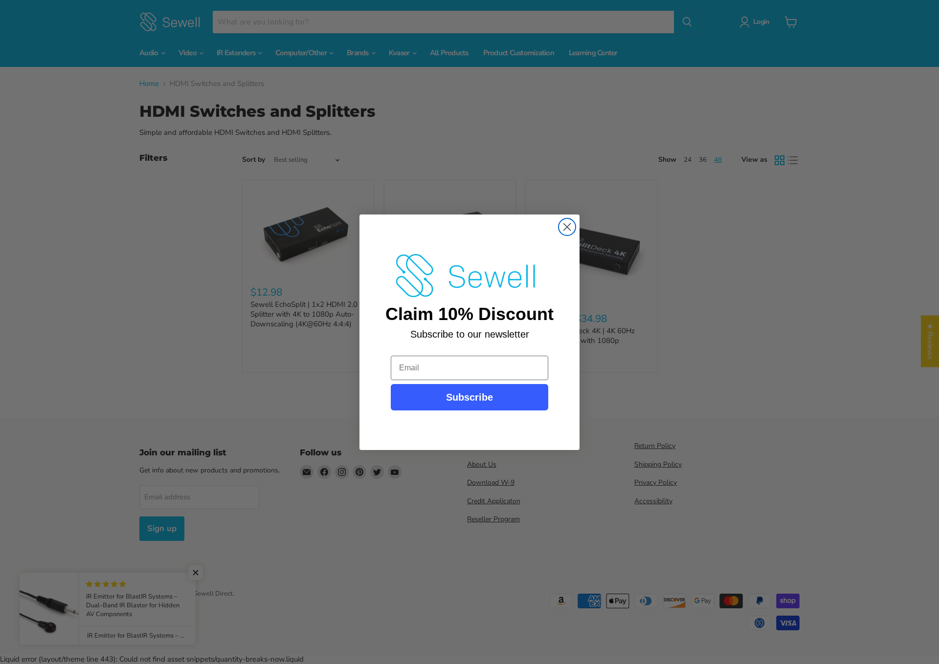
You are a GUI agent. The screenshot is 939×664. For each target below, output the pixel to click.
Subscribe (469, 397)
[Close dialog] (567, 227)
